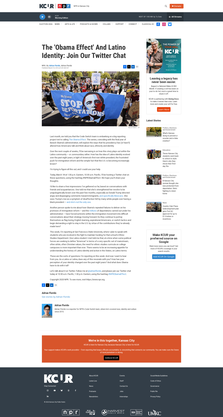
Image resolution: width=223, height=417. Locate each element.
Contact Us (124, 386)
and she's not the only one (79, 202)
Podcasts (92, 391)
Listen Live (93, 381)
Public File (154, 391)
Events (122, 376)
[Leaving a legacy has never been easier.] (163, 56)
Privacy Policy (155, 397)
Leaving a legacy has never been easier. (164, 80)
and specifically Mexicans (111, 196)
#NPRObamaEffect (117, 274)
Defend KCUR (111, 357)
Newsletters (93, 397)
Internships (124, 397)
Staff (122, 381)
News (57, 24)
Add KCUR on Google (163, 256)
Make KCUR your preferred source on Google (163, 238)
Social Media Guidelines (159, 376)
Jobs (121, 391)
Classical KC (148, 24)
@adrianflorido (94, 271)
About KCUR (93, 376)
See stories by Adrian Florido (56, 296)
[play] (42, 17)
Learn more (163, 109)
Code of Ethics (155, 381)
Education (166, 150)
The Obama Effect (77, 139)
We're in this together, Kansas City (111, 340)
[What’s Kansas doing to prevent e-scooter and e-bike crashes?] (153, 132)
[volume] (49, 16)
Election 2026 (45, 24)
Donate (177, 6)
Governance (154, 386)
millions (93, 210)
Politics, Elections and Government (170, 129)
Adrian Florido (54, 65)
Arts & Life (70, 24)
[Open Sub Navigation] (61, 24)
